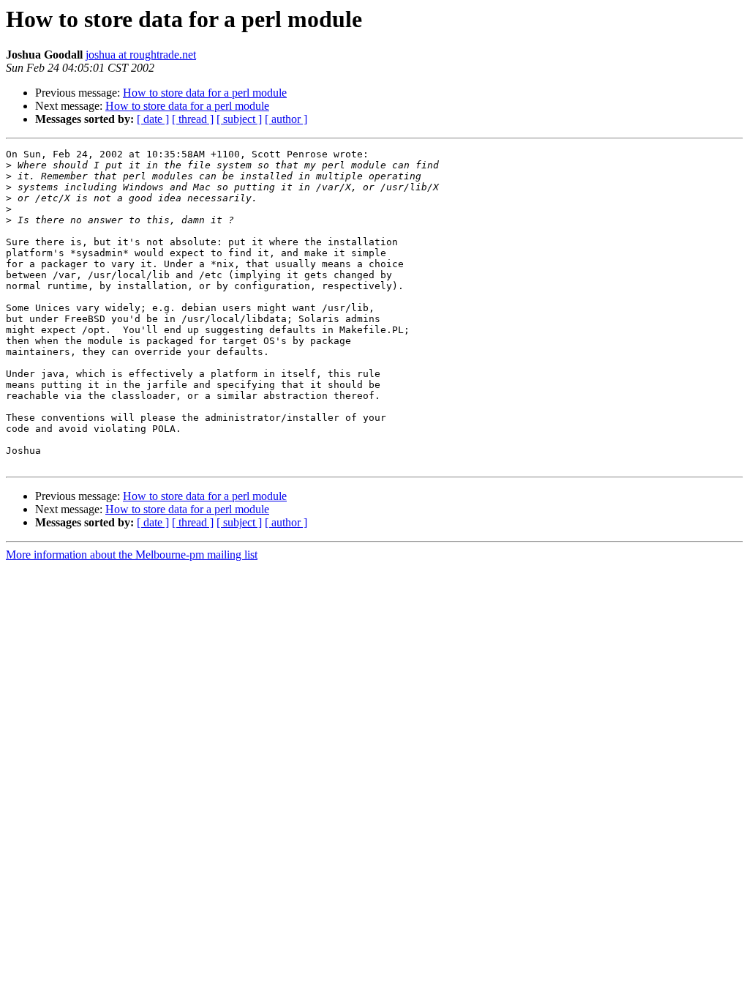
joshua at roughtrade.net (141, 54)
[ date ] (153, 119)
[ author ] (286, 119)
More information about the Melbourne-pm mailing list (131, 554)
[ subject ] (239, 119)
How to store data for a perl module (205, 92)
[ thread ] (193, 119)
